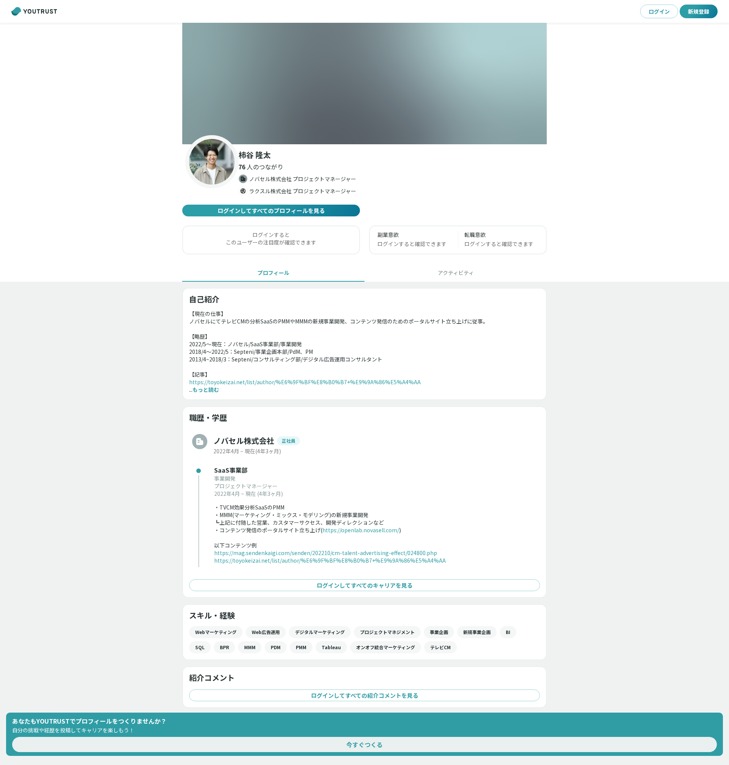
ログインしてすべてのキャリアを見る (365, 585)
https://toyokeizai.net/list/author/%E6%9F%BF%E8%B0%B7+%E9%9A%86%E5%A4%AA (305, 382)
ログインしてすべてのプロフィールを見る (271, 211)
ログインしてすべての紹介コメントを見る (364, 695)
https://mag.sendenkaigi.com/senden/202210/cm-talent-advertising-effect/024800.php (325, 553)
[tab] (273, 272)
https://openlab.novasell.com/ (360, 530)
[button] (364, 83)
